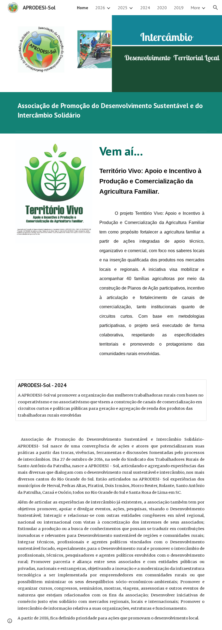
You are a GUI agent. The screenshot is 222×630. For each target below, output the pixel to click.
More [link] (195, 7)
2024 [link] (145, 7)
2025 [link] (123, 7)
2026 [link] (100, 7)
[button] (215, 7)
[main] (111, 110)
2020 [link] (162, 7)
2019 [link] (179, 7)
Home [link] (82, 7)
